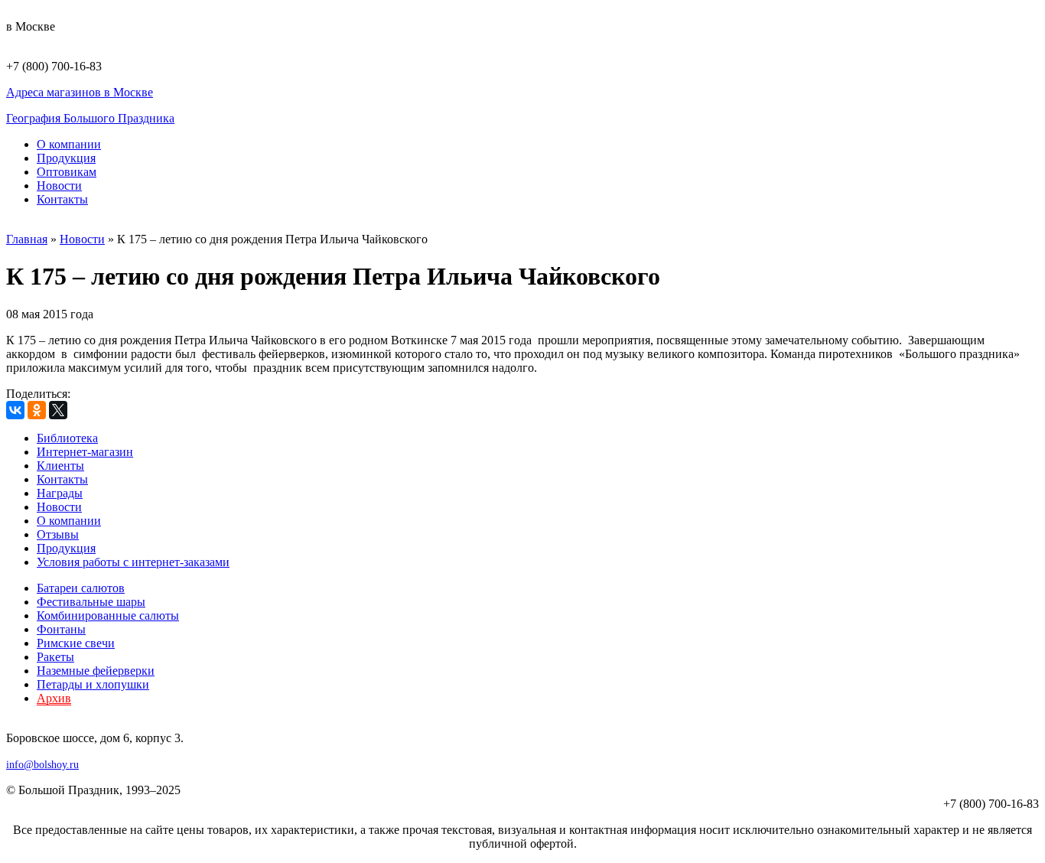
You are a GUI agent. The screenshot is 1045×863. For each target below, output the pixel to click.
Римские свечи (76, 643)
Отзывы (58, 534)
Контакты (62, 199)
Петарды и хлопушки (93, 684)
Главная (26, 239)
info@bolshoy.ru (42, 764)
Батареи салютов (81, 587)
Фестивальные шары (91, 601)
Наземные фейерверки (96, 670)
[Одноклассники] (37, 410)
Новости (59, 185)
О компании (69, 144)
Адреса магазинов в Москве (79, 92)
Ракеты (55, 656)
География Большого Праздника (90, 118)
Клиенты (60, 465)
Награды (60, 493)
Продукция (66, 157)
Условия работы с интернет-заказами (133, 561)
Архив (54, 698)
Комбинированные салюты (108, 615)
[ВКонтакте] (15, 410)
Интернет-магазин (85, 451)
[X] (58, 410)
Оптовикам (66, 171)
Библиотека (67, 438)
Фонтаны (61, 629)
